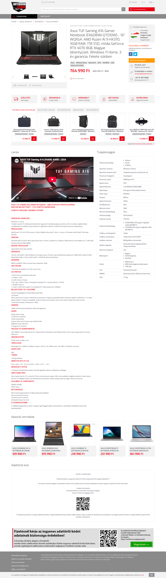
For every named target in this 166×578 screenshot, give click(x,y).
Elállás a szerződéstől (18, 569)
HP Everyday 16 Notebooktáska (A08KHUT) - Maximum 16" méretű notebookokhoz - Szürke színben (24, 131)
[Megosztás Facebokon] (131, 54)
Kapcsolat (45, 16)
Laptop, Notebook (25, 22)
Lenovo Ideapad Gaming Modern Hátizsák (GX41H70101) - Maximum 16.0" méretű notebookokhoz (83, 131)
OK (152, 575)
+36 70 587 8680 (49, 2)
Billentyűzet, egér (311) (46, 110)
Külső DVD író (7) (92, 110)
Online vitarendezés (18, 562)
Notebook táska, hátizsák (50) (24, 110)
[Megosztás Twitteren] (135, 54)
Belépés (134, 2)
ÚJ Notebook (39, 22)
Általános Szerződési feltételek (21, 559)
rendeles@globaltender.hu (143, 74)
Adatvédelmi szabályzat (19, 555)
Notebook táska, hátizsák (143, 144)
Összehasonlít (22, 85)
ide (142, 575)
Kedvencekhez (37, 85)
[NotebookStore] (18, 7)
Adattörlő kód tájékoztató (20, 566)
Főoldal (13, 22)
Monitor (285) (78, 110)
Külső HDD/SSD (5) (63, 110)
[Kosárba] (34, 138)
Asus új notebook (52, 22)
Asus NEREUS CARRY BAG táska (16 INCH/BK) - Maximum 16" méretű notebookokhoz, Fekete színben (142, 131)
